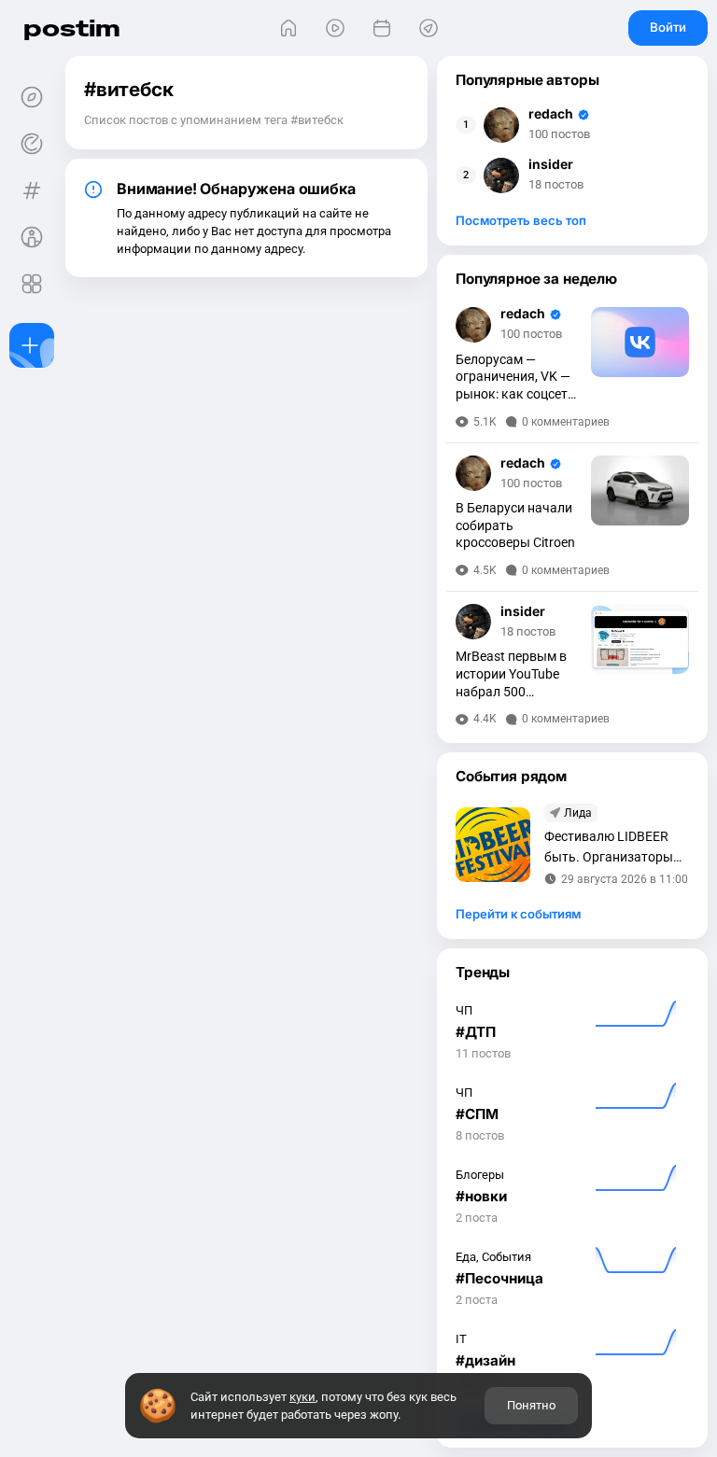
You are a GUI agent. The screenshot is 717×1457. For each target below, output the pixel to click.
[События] (381, 28)
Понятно (531, 1405)
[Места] (428, 28)
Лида (578, 813)
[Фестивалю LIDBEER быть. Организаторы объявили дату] (493, 844)
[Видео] (335, 28)
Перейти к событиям (518, 913)
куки (302, 1397)
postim (71, 28)
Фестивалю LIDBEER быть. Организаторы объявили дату (608, 848)
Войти (668, 27)
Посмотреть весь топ (521, 220)
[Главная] (288, 28)
